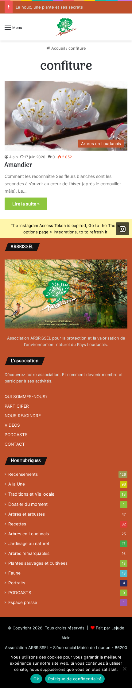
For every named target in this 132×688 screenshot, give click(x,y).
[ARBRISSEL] (66, 27)
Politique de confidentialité (75, 678)
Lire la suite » (26, 203)
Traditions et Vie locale (31, 494)
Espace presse (22, 602)
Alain (13, 157)
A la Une (16, 484)
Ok (36, 678)
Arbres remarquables (28, 553)
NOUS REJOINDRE (23, 415)
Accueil (57, 48)
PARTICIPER (17, 406)
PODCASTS (16, 434)
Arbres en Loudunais (28, 533)
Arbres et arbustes (26, 514)
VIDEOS (12, 425)
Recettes (17, 523)
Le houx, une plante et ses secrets (49, 7)
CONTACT (15, 444)
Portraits (16, 582)
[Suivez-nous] (122, 229)
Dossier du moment (28, 504)
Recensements (23, 474)
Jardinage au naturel (28, 543)
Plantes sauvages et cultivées (38, 563)
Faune (14, 573)
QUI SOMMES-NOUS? (26, 396)
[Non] (124, 669)
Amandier (18, 165)
